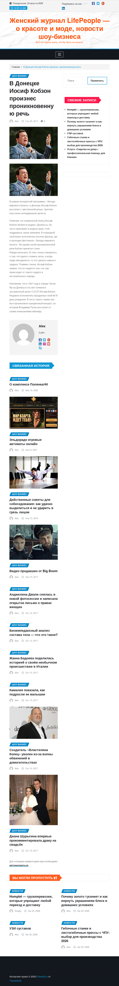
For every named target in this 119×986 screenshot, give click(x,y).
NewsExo (43, 976)
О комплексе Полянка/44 (28, 384)
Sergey (18, 910)
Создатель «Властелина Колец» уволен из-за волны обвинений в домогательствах (31, 756)
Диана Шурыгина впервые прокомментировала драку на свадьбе (32, 840)
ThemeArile (15, 980)
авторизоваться (18, 865)
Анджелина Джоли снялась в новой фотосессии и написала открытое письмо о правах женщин (33, 600)
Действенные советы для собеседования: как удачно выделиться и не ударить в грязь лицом (31, 505)
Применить (97, 80)
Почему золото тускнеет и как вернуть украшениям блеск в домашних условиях (84, 125)
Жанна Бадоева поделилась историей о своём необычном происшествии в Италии (33, 662)
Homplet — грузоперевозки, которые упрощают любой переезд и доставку (83, 113)
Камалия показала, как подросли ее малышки (27, 692)
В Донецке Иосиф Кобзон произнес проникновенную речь (52, 66)
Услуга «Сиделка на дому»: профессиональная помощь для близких (86, 153)
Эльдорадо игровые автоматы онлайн (25, 441)
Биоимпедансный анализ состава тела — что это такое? (33, 632)
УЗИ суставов (75, 133)
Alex (17, 121)
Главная (16, 66)
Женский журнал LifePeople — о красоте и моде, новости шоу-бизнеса (60, 28)
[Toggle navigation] (60, 54)
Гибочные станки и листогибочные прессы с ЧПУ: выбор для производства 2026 (85, 141)
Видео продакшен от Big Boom (33, 570)
